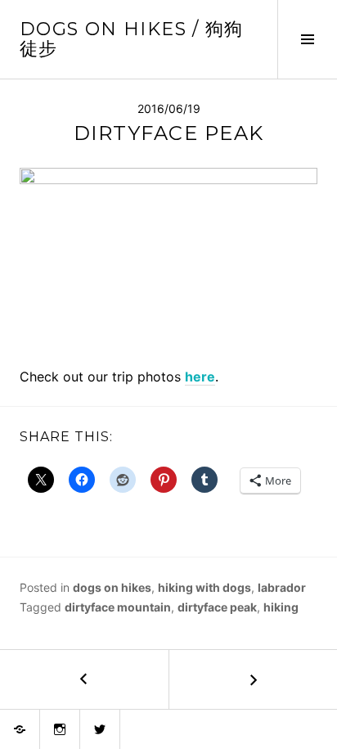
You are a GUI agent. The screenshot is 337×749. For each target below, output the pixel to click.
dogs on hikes (112, 587)
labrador (282, 587)
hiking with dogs (204, 587)
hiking (281, 607)
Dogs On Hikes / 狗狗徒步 (132, 39)
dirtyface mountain (118, 607)
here (200, 376)
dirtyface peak (217, 607)
